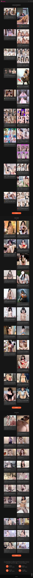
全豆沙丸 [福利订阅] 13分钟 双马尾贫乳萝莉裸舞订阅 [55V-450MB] (23, 322)
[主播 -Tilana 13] (10, 521)
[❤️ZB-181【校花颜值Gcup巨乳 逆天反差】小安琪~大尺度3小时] (23, 199)
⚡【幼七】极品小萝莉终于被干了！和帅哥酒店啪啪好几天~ (9, 17)
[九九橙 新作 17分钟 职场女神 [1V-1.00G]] (10, 394)
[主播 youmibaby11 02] (10, 452)
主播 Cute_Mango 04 (7, 469)
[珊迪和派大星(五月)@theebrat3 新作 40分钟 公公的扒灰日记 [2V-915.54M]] (23, 277)
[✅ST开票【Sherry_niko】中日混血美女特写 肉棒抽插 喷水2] (10, 93)
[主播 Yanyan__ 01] (10, 533)
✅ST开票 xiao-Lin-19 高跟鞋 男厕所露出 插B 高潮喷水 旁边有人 (22, 86)
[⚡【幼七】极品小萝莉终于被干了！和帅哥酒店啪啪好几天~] (10, 11)
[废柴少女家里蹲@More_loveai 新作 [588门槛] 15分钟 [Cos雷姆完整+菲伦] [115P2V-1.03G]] (10, 246)
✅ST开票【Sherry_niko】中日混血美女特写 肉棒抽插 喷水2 (9, 98)
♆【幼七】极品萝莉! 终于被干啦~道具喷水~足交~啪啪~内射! (9, 125)
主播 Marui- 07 (19, 493)
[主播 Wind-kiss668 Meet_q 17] (10, 440)
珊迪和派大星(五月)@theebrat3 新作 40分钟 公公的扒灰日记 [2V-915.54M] (23, 285)
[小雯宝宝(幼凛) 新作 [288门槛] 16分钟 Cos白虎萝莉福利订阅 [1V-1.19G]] (10, 274)
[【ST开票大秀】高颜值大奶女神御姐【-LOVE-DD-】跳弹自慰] (23, 97)
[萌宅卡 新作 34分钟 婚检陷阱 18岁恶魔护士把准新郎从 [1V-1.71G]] (23, 361)
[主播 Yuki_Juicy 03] (23, 521)
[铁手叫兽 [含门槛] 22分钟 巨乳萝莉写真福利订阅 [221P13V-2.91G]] (23, 295)
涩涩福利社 (3, 1)
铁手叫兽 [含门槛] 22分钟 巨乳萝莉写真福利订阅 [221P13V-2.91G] (23, 304)
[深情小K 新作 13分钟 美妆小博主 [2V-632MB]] (23, 377)
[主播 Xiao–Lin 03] (10, 545)
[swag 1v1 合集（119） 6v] (10, 420)
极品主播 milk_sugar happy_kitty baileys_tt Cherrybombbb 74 (9, 493)
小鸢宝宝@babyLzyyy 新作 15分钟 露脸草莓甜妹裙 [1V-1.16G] (22, 267)
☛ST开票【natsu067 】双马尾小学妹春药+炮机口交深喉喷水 (9, 38)
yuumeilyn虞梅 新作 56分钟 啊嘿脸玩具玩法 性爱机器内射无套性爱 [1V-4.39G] (23, 351)
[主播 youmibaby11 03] (23, 440)
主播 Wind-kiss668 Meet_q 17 (8, 445)
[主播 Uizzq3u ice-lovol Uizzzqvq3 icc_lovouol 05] (10, 476)
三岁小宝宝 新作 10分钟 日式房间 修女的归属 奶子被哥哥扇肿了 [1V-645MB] (9, 336)
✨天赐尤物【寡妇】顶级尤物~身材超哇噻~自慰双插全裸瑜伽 (9, 144)
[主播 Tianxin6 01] (23, 545)
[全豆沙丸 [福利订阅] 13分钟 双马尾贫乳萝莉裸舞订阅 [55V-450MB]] (23, 314)
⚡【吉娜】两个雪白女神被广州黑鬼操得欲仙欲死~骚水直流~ (9, 201)
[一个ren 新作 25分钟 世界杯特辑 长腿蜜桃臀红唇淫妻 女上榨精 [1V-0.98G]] (10, 377)
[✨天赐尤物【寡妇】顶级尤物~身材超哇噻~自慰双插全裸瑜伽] (10, 135)
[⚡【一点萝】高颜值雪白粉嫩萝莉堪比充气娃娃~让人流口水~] (10, 52)
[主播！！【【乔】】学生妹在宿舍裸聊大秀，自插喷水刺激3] (10, 169)
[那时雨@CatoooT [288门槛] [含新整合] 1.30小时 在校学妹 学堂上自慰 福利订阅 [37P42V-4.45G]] (10, 227)
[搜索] (28, 1)
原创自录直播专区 (20, 44)
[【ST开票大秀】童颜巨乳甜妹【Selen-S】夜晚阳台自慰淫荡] (10, 71)
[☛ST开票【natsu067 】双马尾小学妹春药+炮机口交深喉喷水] (10, 32)
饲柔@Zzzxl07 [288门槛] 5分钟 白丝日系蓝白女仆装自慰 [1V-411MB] (23, 236)
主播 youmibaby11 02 (7, 457)
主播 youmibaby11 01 (20, 457)
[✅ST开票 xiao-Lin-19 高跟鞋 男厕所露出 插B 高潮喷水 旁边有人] (23, 76)
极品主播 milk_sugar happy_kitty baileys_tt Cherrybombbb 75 (23, 481)
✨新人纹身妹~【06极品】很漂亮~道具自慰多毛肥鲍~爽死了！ (22, 45)
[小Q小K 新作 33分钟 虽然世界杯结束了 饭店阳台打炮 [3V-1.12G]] (10, 346)
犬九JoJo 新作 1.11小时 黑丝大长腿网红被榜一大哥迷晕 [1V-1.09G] (23, 400)
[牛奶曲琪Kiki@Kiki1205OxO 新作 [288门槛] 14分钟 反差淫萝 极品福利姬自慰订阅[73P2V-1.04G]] (10, 294)
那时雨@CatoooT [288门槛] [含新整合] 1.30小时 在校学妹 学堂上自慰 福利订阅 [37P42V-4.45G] (10, 236)
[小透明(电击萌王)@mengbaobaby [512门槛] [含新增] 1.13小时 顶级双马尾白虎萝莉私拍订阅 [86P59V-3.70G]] (23, 243)
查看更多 (16, 213)
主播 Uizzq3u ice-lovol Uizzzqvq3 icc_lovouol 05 (10, 481)
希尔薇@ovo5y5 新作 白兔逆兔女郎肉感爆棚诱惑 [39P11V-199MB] (9, 319)
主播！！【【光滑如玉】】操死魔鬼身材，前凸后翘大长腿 (22, 141)
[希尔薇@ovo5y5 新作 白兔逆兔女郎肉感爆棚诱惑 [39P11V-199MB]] (10, 312)
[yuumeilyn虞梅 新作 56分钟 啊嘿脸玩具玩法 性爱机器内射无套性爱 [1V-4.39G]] (23, 345)
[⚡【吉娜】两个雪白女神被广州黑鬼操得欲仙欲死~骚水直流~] (10, 195)
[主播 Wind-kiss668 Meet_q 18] (23, 423)
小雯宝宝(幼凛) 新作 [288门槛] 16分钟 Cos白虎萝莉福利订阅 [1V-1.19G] (9, 281)
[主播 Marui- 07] (23, 488)
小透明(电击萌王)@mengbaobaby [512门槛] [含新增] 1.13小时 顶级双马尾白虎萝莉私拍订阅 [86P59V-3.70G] (23, 250)
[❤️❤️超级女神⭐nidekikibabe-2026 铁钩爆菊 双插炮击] (23, 16)
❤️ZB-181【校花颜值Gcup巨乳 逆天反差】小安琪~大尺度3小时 (22, 208)
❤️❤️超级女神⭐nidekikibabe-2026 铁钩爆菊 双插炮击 (22, 26)
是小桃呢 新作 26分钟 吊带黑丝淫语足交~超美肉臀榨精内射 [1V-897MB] (22, 336)
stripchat (19, 432)
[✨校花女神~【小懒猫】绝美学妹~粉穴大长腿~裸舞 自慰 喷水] (23, 151)
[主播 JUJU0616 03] (23, 505)
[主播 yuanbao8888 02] (23, 533)
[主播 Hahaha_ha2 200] (10, 500)
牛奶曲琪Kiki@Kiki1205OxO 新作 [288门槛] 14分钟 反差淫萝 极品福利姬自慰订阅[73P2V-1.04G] (10, 301)
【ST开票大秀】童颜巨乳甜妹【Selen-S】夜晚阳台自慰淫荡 (10, 75)
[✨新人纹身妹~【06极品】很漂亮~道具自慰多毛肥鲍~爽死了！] (23, 36)
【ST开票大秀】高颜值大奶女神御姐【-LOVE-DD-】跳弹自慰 (22, 105)
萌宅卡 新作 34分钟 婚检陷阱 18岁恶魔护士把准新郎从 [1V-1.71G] (23, 370)
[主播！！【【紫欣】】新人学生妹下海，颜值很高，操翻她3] (23, 181)
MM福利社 (16, 576)
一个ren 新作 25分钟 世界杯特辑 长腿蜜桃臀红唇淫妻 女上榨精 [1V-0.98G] (9, 382)
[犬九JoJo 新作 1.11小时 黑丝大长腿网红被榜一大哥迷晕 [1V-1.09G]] (23, 393)
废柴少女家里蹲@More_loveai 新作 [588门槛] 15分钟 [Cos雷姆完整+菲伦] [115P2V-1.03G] (9, 254)
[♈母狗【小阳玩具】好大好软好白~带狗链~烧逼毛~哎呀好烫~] (23, 116)
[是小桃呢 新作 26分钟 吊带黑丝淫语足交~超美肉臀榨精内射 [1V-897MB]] (23, 330)
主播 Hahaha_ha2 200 (7, 505)
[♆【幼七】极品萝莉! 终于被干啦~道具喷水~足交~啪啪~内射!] (10, 116)
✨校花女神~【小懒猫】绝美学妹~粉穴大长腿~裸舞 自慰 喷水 (23, 160)
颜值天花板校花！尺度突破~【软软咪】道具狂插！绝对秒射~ (23, 65)
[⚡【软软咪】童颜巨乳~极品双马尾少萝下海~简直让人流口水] (23, 167)
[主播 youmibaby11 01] (23, 452)
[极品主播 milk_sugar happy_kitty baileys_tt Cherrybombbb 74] (10, 488)
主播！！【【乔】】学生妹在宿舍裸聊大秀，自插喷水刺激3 (9, 176)
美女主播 (6, 253)
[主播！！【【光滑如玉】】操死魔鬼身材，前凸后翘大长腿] (23, 133)
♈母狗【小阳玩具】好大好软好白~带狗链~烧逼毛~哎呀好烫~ (22, 125)
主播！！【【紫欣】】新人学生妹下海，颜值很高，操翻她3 (22, 188)
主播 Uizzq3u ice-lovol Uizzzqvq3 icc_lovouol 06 (23, 469)
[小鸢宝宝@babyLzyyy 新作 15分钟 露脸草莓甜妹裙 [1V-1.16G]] (23, 259)
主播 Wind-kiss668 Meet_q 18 (21, 433)
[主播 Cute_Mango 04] (10, 464)
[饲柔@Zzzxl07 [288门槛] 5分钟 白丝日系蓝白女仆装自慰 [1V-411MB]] (23, 227)
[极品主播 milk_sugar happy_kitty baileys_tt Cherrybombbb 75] (23, 476)
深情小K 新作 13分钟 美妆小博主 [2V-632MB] (23, 384)
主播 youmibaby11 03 (20, 445)
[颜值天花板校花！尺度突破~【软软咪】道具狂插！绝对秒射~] (23, 56)
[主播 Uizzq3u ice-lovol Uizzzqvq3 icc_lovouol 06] (23, 464)
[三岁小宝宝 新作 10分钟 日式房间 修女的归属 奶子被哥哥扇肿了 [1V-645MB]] (10, 330)
